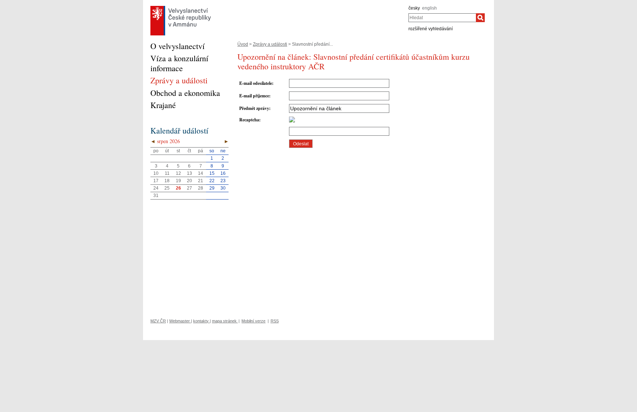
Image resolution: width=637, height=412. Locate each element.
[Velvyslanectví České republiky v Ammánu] (180, 7)
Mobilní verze (253, 321)
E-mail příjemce (254, 96)
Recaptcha (249, 120)
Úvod (242, 44)
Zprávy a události (270, 44)
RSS (275, 321)
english (429, 8)
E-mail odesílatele (255, 83)
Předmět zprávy (254, 108)
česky (414, 8)
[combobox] (442, 17)
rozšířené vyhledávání (430, 29)
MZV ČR (158, 321)
